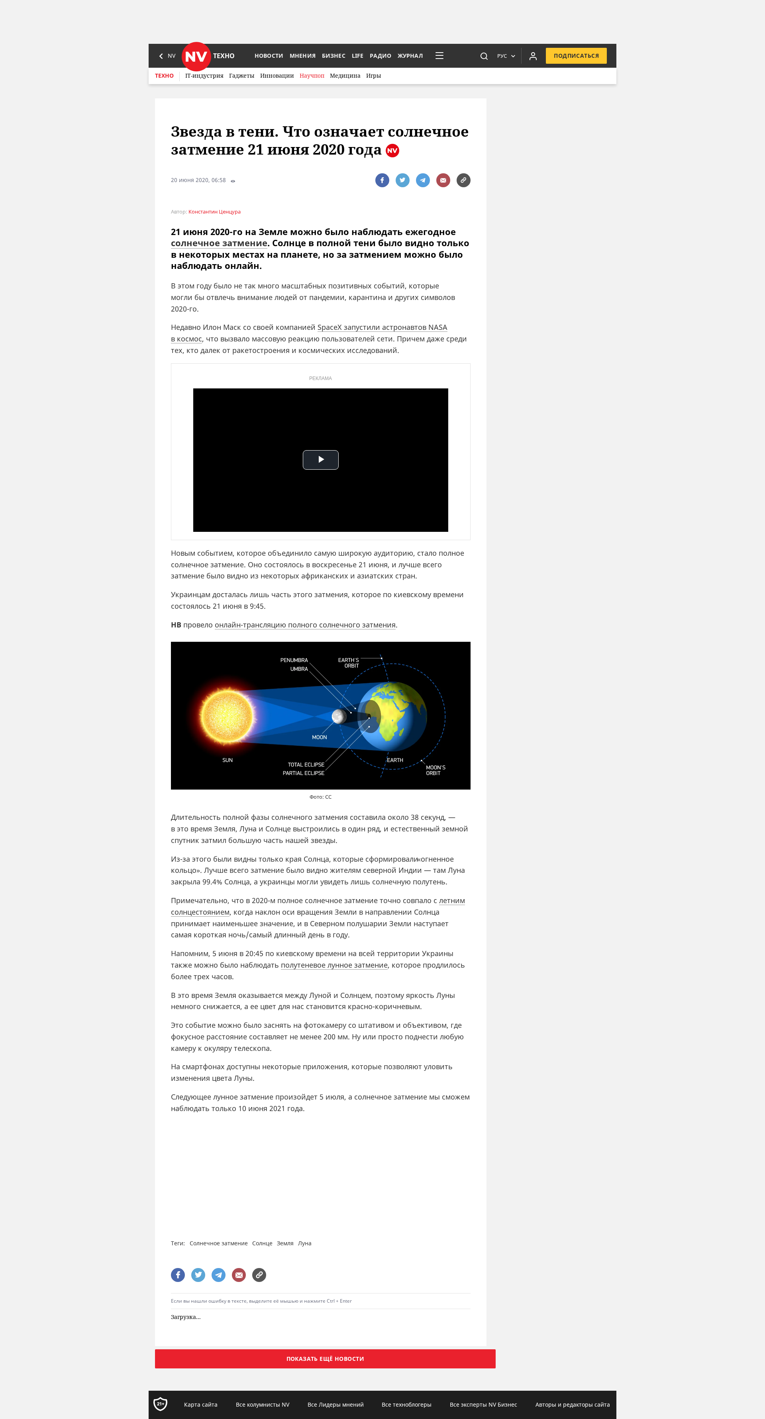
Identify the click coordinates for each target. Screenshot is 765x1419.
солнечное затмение (219, 243)
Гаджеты (242, 75)
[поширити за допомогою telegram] (423, 180)
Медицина (345, 75)
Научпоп (312, 75)
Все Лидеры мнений (336, 1404)
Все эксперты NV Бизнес (483, 1404)
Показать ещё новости (325, 1358)
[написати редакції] (443, 180)
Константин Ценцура (214, 211)
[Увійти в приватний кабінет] (533, 56)
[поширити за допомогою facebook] (382, 180)
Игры (373, 75)
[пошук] (484, 55)
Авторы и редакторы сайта (573, 1404)
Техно (164, 75)
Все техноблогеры (407, 1404)
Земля (285, 1243)
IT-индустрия (204, 75)
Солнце (262, 1243)
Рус (502, 55)
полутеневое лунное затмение (334, 965)
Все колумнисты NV (262, 1404)
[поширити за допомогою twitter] (403, 180)
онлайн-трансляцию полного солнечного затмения (305, 624)
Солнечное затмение (219, 1243)
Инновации (277, 75)
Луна (305, 1243)
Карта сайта (201, 1404)
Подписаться (576, 55)
